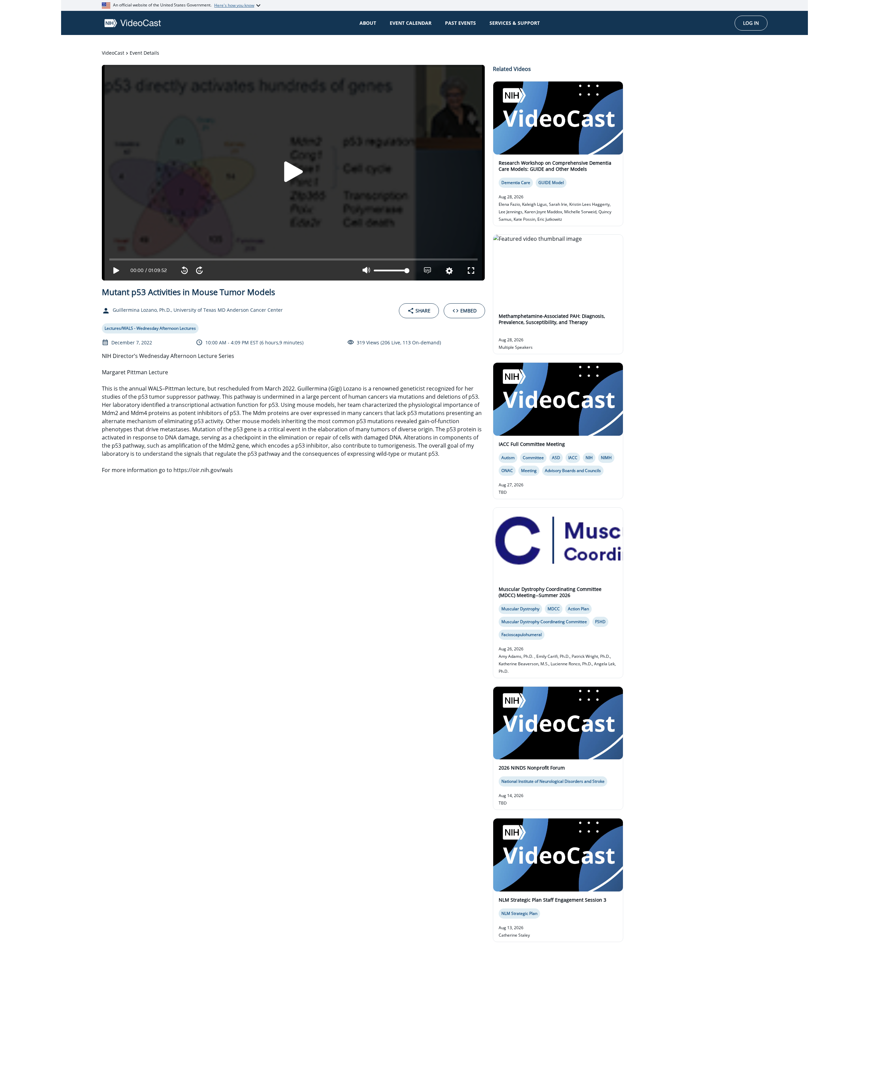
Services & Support (514, 23)
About (367, 23)
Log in (751, 23)
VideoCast (113, 53)
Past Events (460, 23)
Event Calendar (410, 23)
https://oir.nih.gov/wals (203, 470)
